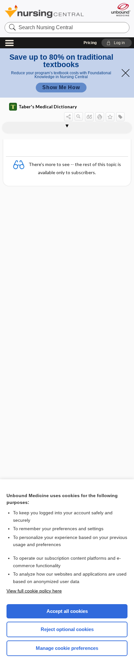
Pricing (90, 43)
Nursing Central (44, 11)
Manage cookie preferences (67, 648)
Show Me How (61, 87)
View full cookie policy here (34, 590)
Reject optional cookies (67, 629)
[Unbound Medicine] (120, 9)
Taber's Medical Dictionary (48, 106)
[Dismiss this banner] (125, 73)
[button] (116, 43)
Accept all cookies (67, 611)
